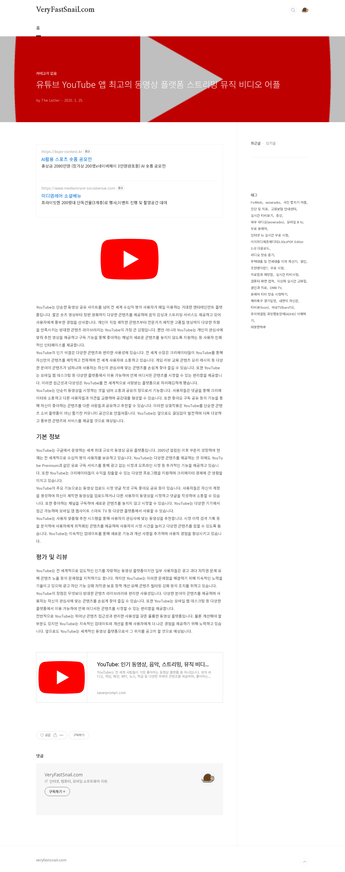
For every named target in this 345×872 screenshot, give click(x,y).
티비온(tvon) (260, 307)
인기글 (271, 143)
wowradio (272, 202)
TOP (305, 862)
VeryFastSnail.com (65, 9)
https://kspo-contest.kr (61, 151)
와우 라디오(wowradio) (267, 222)
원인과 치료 (259, 287)
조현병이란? (259, 268)
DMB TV (275, 287)
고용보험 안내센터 (283, 208)
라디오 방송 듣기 (262, 254)
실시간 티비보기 (262, 215)
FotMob (256, 202)
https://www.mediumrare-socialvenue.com (78, 188)
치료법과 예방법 (262, 274)
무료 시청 (277, 268)
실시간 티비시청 (287, 274)
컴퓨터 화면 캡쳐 (262, 281)
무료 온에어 (259, 228)
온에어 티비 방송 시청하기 (269, 294)
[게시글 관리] (61, 735)
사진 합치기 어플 (295, 202)
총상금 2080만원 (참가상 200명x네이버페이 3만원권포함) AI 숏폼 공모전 (103, 166)
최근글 (256, 143)
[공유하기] (55, 735)
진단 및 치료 (259, 208)
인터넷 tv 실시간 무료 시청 (269, 235)
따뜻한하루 (258, 327)
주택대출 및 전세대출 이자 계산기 (274, 261)
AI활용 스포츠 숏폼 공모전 (66, 159)
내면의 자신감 (288, 300)
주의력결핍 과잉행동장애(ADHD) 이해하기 (278, 317)
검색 (293, 10)
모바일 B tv (295, 222)
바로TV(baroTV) (283, 307)
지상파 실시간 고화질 (291, 281)
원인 (303, 261)
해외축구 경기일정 (263, 300)
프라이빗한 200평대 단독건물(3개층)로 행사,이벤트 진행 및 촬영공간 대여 (104, 202)
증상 (279, 215)
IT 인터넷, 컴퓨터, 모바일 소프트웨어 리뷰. (76, 781)
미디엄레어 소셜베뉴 (61, 196)
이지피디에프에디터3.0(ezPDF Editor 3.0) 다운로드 (277, 245)
